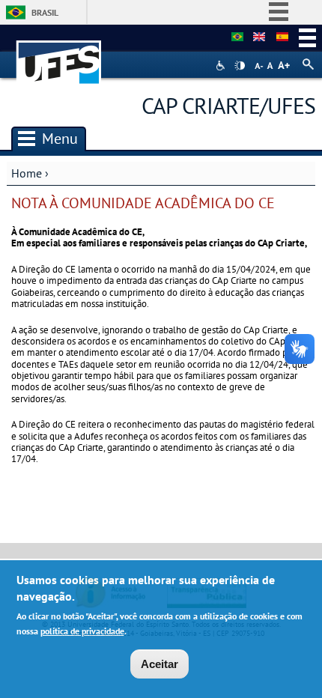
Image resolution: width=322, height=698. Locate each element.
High (239, 66)
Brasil (44, 12)
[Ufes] (59, 55)
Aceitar (159, 664)
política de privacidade (82, 631)
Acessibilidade (222, 65)
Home (26, 173)
